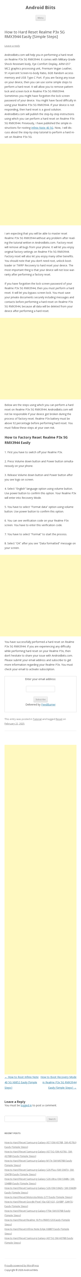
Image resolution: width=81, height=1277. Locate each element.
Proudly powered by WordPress (22, 1265)
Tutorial (37, 719)
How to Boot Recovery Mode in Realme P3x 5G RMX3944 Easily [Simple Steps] (58, 1082)
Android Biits (40, 7)
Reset (59, 719)
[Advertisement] (40, 184)
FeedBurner (48, 704)
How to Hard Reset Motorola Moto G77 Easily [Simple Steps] (38, 1197)
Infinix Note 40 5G (42, 127)
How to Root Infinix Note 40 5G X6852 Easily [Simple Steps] (22, 1082)
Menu (41, 17)
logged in (26, 1105)
